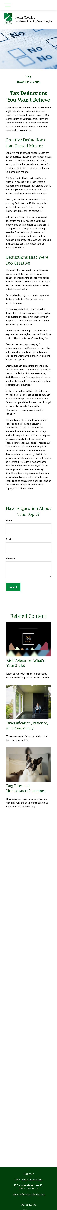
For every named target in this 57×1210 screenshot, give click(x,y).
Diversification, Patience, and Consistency (27, 725)
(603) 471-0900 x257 (32, 1179)
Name (9, 520)
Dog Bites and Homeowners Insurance (26, 788)
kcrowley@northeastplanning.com (29, 1194)
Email (9, 539)
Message (10, 558)
